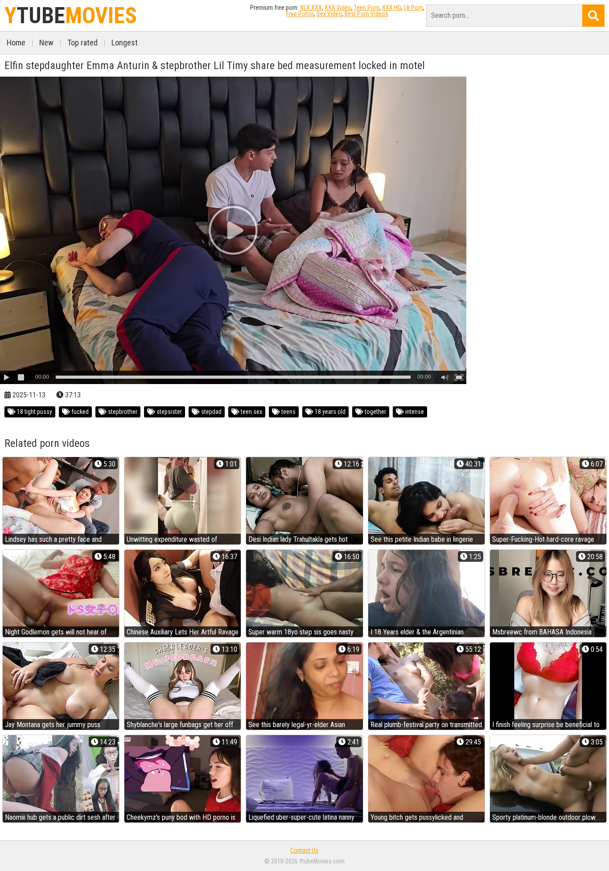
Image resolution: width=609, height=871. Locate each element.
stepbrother (122, 411)
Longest (124, 42)
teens (288, 411)
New (46, 42)
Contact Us (304, 850)
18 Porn (413, 7)
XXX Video (338, 7)
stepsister (168, 411)
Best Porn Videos (366, 13)
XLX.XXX (311, 7)
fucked (79, 411)
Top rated (82, 42)
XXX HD (391, 7)
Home (16, 42)
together (374, 411)
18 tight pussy (34, 411)
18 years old (329, 411)
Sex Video (329, 13)
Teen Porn (366, 7)
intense (414, 411)
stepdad (211, 411)
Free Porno (300, 13)
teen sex (250, 411)
